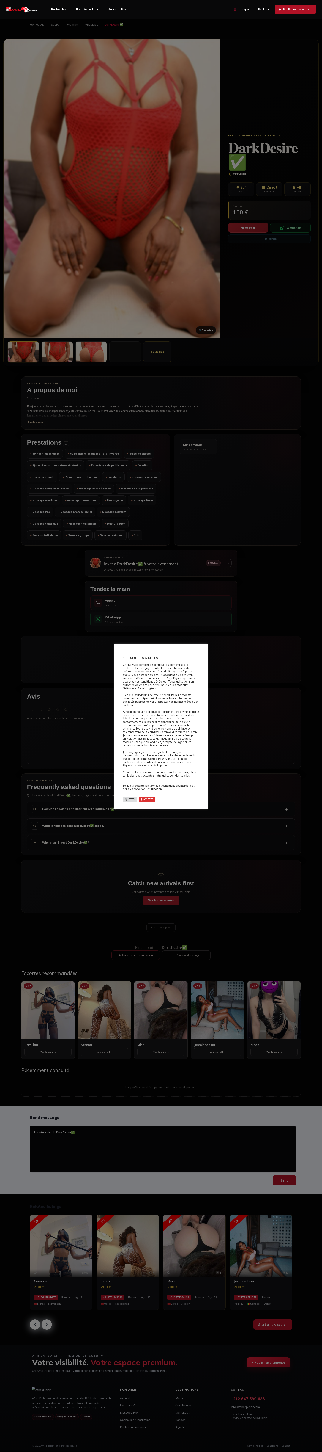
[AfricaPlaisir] (21, 9)
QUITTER (130, 799)
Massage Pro (117, 9)
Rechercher (59, 9)
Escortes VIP (85, 9)
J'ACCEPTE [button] (147, 799)
